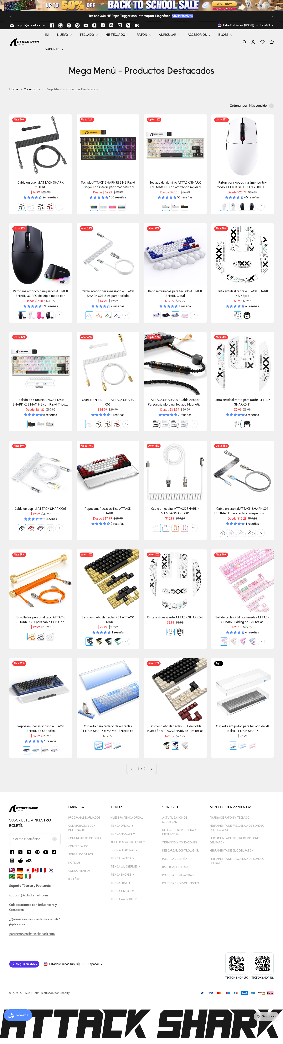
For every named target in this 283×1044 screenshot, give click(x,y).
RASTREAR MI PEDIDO (175, 866)
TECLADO (87, 35)
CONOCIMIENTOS (79, 870)
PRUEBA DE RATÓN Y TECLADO (230, 817)
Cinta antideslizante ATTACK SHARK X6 (175, 617)
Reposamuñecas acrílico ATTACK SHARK (108, 511)
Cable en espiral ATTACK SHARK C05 (41, 509)
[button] (33, 197)
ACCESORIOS (197, 35)
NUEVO (62, 35)
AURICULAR (167, 35)
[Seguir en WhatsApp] (12, 860)
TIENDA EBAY (121, 882)
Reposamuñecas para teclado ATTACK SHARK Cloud (175, 293)
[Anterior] (10, 16)
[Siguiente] (273, 16)
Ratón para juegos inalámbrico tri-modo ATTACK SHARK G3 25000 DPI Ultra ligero (242, 185)
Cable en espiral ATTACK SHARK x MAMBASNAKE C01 (175, 511)
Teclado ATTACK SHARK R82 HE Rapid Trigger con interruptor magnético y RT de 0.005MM (108, 185)
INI (47, 35)
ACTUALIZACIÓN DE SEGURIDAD (175, 819)
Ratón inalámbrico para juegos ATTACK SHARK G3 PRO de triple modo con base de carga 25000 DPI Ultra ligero (40, 293)
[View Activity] (141, 5)
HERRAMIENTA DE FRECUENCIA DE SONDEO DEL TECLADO (237, 828)
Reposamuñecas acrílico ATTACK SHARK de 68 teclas (40, 728)
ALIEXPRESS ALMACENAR (128, 842)
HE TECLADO (115, 35)
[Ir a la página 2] (152, 769)
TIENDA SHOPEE (123, 874)
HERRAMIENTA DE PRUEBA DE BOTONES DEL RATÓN (235, 840)
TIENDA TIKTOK (122, 891)
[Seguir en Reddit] (102, 25)
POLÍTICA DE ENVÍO (174, 858)
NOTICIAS (74, 862)
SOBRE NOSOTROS (80, 854)
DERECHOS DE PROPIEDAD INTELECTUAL (179, 832)
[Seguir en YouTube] (86, 25)
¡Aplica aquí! (17, 924)
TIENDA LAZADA (123, 858)
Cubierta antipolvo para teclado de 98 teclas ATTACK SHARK (242, 728)
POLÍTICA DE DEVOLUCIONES (180, 883)
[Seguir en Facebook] (52, 25)
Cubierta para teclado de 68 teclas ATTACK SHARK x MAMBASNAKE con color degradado (107, 728)
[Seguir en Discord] (111, 25)
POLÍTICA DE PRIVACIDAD (178, 875)
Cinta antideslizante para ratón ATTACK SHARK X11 (242, 402)
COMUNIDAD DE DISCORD (84, 838)
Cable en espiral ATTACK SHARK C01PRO (41, 185)
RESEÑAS (74, 879)
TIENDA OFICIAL (122, 825)
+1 (59, 206)
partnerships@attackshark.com (32, 934)
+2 (261, 206)
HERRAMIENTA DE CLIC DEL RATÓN (232, 850)
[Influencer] (136, 25)
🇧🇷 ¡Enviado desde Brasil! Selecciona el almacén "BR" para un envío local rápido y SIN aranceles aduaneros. (129, 16)
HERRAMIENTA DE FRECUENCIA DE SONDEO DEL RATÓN (237, 861)
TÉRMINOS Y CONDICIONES (179, 842)
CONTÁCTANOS (78, 846)
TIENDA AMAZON (123, 833)
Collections (32, 89)
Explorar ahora (216, 16)
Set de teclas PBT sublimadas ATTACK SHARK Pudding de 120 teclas (242, 620)
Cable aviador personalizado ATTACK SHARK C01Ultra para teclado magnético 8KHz (108, 293)
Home (13, 89)
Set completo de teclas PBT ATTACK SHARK (108, 620)
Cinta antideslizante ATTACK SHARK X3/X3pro (242, 293)
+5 (126, 424)
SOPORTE (52, 49)
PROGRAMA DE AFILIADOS (84, 817)
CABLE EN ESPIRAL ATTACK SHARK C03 (108, 402)
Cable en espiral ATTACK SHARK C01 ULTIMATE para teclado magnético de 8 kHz (242, 511)
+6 (126, 315)
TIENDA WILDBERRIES (126, 866)
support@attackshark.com (28, 895)
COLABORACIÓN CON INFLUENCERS (81, 828)
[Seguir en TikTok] (94, 25)
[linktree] (128, 25)
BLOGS (223, 35)
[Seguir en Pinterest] (77, 25)
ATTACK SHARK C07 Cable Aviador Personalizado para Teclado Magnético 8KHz (175, 402)
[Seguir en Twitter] (60, 25)
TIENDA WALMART (124, 899)
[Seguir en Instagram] (69, 25)
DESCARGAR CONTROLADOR (180, 850)
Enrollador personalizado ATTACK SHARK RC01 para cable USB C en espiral (40, 620)
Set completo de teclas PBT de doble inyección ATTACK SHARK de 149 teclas (175, 728)
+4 (193, 528)
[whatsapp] (119, 25)
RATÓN (142, 35)
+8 (193, 315)
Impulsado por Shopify (55, 992)
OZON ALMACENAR (124, 850)
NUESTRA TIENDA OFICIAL (127, 817)
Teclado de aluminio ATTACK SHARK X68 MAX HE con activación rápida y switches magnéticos (175, 185)
